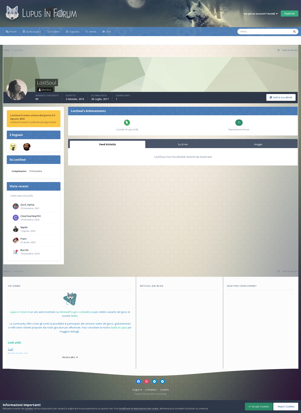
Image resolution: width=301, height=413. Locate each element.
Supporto (74, 31)
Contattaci (151, 389)
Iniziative (55, 31)
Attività (92, 31)
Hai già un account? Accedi (260, 13)
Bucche (24, 250)
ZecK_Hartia (27, 204)
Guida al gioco (33, 31)
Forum (13, 31)
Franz (23, 238)
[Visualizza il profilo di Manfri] (16, 229)
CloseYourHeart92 (30, 216)
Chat (108, 31)
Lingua (136, 389)
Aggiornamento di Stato (274, 31)
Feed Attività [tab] (107, 144)
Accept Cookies (260, 406)
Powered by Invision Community (150, 393)
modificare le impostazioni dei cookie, (139, 408)
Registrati (289, 13)
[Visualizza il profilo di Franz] (16, 240)
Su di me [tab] (183, 144)
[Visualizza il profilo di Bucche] (16, 252)
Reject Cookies (286, 406)
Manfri (24, 227)
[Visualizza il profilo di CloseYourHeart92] (16, 218)
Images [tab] (258, 144)
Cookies (164, 389)
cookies (29, 408)
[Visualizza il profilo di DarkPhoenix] (27, 147)
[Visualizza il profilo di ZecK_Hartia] (16, 206)
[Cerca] (294, 31)
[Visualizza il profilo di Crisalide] (13, 147)
